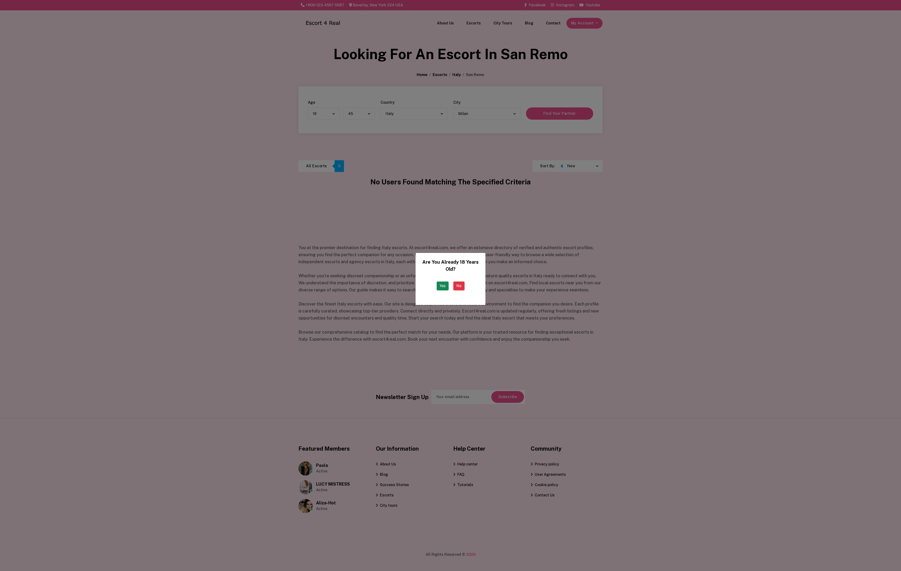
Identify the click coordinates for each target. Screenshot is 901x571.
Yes (443, 286)
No (459, 286)
